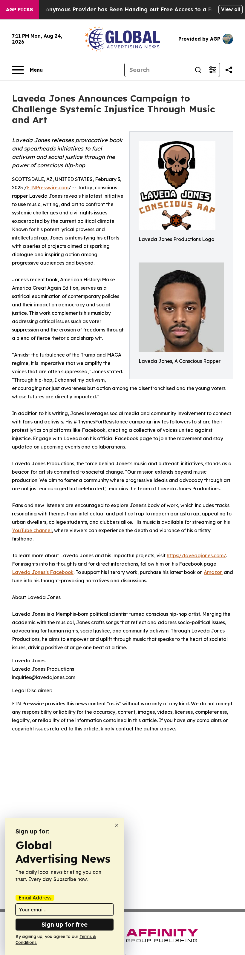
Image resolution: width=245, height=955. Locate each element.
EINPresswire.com (47, 188)
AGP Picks (19, 10)
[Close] (117, 825)
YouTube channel (32, 530)
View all (230, 9)
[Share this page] (229, 70)
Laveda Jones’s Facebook (43, 572)
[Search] (198, 70)
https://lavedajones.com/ (196, 555)
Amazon (213, 572)
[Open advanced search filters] (212, 70)
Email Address (35, 898)
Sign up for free (65, 924)
